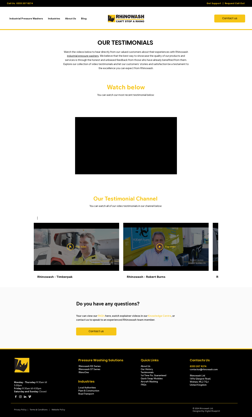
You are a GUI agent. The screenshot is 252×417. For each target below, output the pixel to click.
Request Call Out (235, 3)
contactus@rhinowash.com (204, 369)
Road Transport (86, 393)
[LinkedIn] (25, 396)
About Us (145, 366)
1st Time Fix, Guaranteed (153, 375)
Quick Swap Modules (152, 378)
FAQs (143, 384)
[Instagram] (20, 396)
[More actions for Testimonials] (39, 218)
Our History (147, 369)
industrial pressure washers (83, 55)
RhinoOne (84, 372)
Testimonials (147, 372)
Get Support (214, 3)
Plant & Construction (89, 390)
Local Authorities (87, 387)
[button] (39, 218)
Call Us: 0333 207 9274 (20, 3)
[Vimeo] (29, 396)
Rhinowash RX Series (90, 366)
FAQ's (101, 315)
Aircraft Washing (149, 381)
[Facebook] (15, 396)
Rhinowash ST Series (90, 369)
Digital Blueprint (212, 411)
